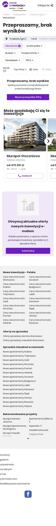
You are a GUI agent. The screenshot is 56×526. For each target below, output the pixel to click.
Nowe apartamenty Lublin (16, 385)
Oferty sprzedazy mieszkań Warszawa (23, 340)
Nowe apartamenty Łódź (16, 360)
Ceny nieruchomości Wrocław (14, 307)
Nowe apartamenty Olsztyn (17, 397)
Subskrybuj (28, 250)
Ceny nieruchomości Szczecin (40, 278)
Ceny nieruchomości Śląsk (40, 307)
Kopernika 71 (35, 425)
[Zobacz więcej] (28, 438)
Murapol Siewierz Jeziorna (11, 420)
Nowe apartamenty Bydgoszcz (19, 380)
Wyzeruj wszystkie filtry (28, 97)
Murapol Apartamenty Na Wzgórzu (14, 427)
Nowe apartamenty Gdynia (17, 406)
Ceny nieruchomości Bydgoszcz (40, 286)
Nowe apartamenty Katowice (18, 389)
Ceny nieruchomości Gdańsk (14, 321)
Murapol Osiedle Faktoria (11, 442)
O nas (3, 474)
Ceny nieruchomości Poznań (14, 314)
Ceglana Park (36, 434)
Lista (35, 69)
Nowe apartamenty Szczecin (18, 376)
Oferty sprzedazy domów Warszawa (22, 336)
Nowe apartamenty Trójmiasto (19, 355)
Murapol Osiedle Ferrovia (11, 435)
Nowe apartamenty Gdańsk (17, 372)
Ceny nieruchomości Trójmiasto (14, 293)
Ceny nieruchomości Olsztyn (40, 314)
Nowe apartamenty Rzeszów (18, 401)
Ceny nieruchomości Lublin (40, 293)
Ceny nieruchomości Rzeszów (40, 321)
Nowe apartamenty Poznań (17, 368)
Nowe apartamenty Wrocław (18, 364)
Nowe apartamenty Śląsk (16, 393)
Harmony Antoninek (39, 438)
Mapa (48, 69)
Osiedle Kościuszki (38, 430)
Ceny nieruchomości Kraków (14, 286)
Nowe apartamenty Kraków (17, 351)
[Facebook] (28, 494)
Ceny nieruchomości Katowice (40, 300)
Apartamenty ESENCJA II (41, 420)
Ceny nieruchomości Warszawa (14, 278)
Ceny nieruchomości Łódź (14, 300)
